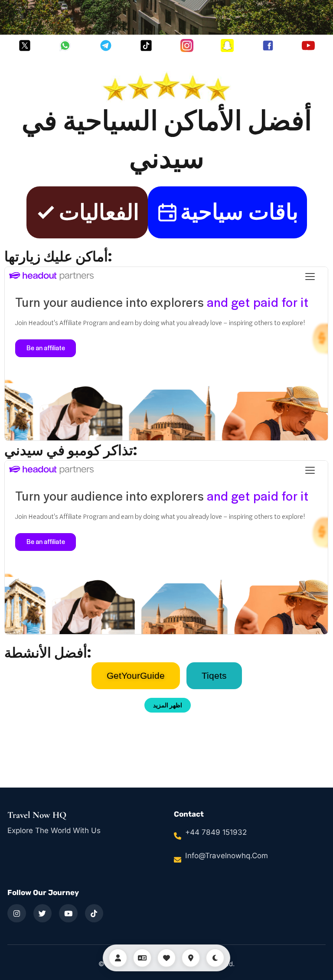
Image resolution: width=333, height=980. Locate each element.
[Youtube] (308, 45)
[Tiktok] (146, 45)
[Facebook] (267, 45)
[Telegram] (105, 45)
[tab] (135, 675)
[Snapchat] (227, 45)
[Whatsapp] (65, 45)
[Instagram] (186, 45)
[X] (24, 45)
